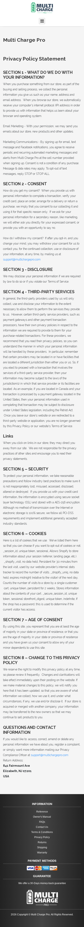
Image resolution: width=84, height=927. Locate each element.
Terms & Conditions (42, 832)
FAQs (42, 821)
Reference (42, 811)
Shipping (42, 847)
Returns (42, 842)
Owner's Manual (42, 816)
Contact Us (42, 827)
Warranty (42, 852)
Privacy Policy (42, 837)
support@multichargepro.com (22, 259)
